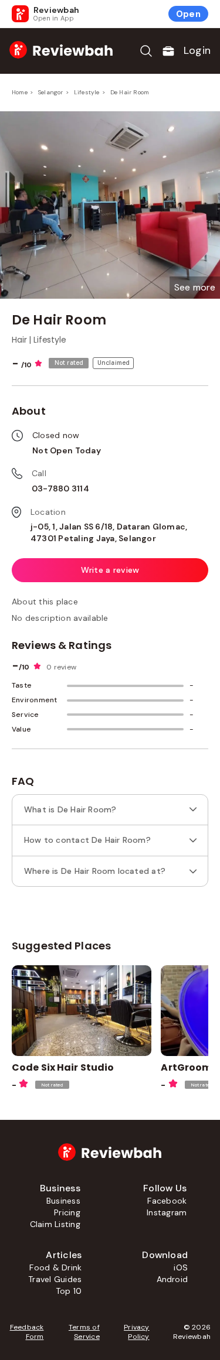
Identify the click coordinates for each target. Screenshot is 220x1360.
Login (197, 50)
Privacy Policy (137, 1332)
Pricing (67, 1212)
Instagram (167, 1212)
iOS (181, 1267)
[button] (195, 287)
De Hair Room (129, 92)
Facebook (167, 1200)
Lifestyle (87, 92)
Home (20, 92)
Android (172, 1279)
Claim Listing (55, 1224)
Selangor (50, 92)
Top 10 (69, 1291)
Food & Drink (55, 1267)
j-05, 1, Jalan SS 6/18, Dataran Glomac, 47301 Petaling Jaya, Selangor (109, 532)
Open (188, 14)
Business (63, 1200)
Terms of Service (84, 1332)
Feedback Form (26, 1332)
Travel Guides (55, 1279)
